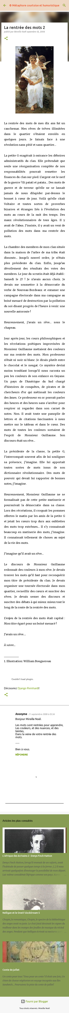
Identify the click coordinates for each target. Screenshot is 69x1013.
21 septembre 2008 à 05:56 (41, 714)
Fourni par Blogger (36, 1001)
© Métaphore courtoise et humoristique (34, 5)
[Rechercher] (64, 5)
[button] (6, 38)
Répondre (21, 754)
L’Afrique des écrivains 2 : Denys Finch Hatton (27, 855)
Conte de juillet (11, 969)
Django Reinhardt (28, 688)
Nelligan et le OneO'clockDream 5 (21, 912)
